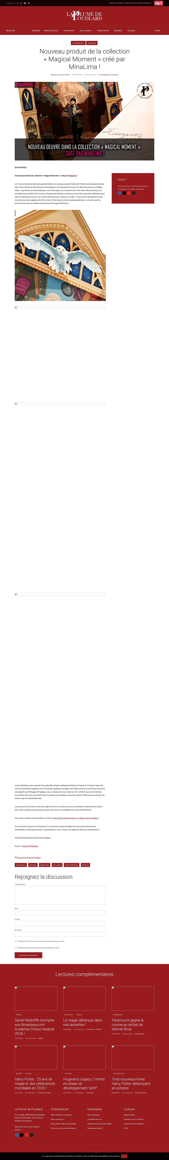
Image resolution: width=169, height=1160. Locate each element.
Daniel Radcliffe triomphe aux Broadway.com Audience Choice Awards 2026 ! (34, 1027)
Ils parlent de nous (94, 1119)
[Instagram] (124, 193)
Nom (16, 909)
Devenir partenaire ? (95, 1128)
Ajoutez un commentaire (60, 75)
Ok (124, 1156)
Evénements (69, 30)
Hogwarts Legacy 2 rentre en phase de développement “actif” (84, 1083)
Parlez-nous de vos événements (63, 1128)
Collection (32, 865)
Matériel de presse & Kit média (99, 1124)
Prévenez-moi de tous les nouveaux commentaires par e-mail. (41, 941)
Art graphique (78, 43)
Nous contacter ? (57, 1119)
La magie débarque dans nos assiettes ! (82, 1022)
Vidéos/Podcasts (51, 30)
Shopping (92, 43)
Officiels (79, 1014)
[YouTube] (129, 193)
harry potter (57, 865)
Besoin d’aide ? (129, 1115)
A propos (131, 30)
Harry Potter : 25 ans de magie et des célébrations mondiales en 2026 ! (35, 1083)
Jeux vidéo (68, 1073)
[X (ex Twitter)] (133, 193)
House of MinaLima (71, 865)
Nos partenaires (93, 1115)
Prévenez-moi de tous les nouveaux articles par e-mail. (38, 948)
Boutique (118, 30)
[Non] (166, 1156)
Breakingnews (118, 1014)
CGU (126, 1128)
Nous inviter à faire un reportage (63, 1124)
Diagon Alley (44, 865)
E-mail (17, 919)
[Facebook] (119, 193)
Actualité (36, 30)
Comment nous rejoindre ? (134, 1124)
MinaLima (72, 175)
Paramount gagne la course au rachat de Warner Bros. (128, 1024)
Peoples (18, 1014)
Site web (18, 930)
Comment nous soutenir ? (134, 1119)
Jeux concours (86, 30)
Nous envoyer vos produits (61, 1115)
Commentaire (20, 884)
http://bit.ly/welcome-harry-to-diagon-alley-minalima (75, 818)
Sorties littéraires (119, 1073)
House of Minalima (30, 846)
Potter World (103, 30)
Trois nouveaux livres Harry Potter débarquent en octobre (131, 1083)
